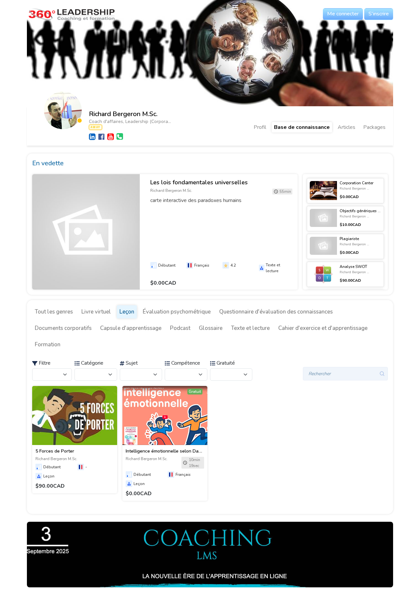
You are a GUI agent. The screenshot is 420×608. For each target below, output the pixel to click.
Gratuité (225, 363)
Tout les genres (54, 311)
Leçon (126, 311)
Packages (374, 127)
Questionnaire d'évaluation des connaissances (276, 311)
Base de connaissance (302, 127)
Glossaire (210, 328)
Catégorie (91, 363)
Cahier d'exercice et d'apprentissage (323, 328)
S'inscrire (378, 13)
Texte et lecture (250, 328)
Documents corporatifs (63, 328)
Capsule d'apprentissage (130, 328)
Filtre (44, 363)
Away (95, 127)
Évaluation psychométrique (177, 311)
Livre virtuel (96, 311)
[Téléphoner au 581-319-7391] (119, 136)
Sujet (131, 363)
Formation (47, 344)
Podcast (180, 328)
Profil (260, 127)
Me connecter (343, 13)
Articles (346, 127)
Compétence (185, 363)
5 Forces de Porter (54, 451)
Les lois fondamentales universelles (199, 182)
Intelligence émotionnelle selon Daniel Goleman (176, 451)
